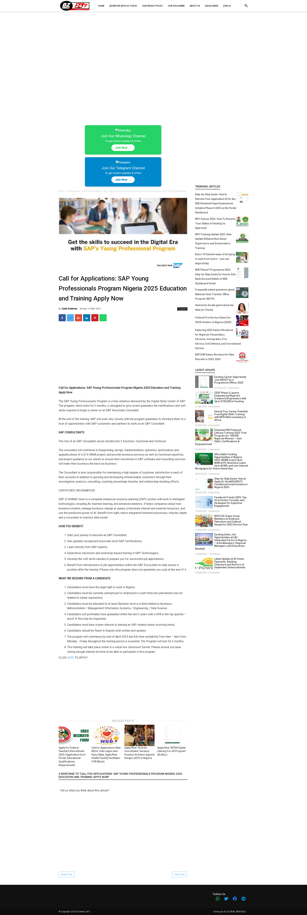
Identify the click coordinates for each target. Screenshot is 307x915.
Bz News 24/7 (83, 911)
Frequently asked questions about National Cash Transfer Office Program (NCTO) (215, 294)
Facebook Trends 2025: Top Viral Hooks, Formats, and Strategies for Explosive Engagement (230, 501)
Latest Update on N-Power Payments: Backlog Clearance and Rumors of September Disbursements (229, 563)
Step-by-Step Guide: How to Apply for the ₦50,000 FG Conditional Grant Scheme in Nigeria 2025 (230, 483)
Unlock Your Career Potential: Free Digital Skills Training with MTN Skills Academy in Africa (231, 415)
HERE (70, 657)
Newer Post (66, 874)
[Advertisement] (153, 42)
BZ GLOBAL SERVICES (235, 911)
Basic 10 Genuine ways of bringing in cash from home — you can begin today (215, 259)
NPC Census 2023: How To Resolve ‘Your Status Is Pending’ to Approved (215, 223)
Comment (182, 309)
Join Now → (123, 147)
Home (62, 191)
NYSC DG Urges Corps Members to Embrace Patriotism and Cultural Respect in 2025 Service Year (231, 520)
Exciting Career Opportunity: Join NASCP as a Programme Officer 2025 (230, 380)
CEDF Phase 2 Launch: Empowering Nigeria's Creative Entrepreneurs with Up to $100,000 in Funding (230, 397)
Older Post (179, 874)
